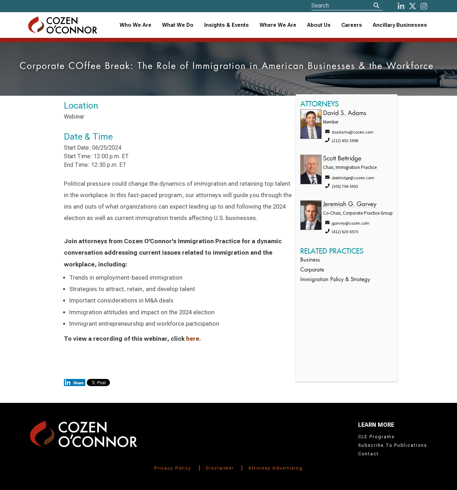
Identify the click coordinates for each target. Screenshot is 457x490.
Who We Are (135, 25)
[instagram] (424, 6)
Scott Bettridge (342, 159)
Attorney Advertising (275, 468)
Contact (368, 453)
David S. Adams (344, 113)
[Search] (376, 5)
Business (310, 260)
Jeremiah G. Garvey (349, 204)
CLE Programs (376, 436)
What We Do (178, 25)
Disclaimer (220, 468)
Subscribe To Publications (392, 445)
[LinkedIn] (401, 6)
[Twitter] (412, 6)
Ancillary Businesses (400, 25)
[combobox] (226, 25)
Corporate (312, 270)
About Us (319, 25)
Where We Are (278, 25)
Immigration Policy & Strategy (335, 279)
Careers (351, 25)
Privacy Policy (172, 468)
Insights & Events (226, 25)
